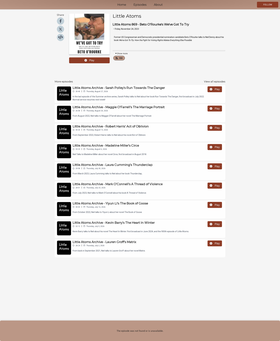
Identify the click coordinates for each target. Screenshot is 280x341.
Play (91, 60)
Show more (122, 53)
